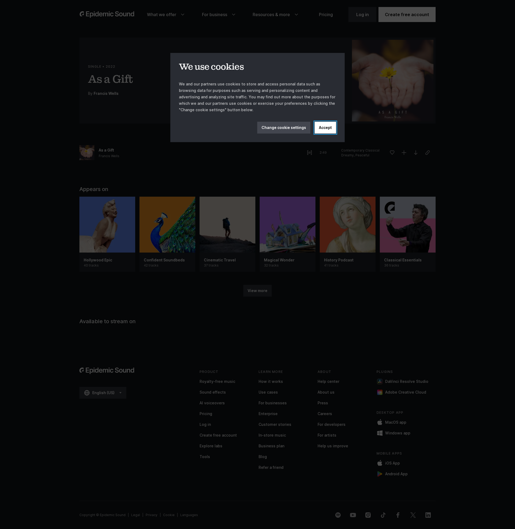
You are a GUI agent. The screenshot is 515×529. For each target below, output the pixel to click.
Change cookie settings (284, 127)
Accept (325, 127)
